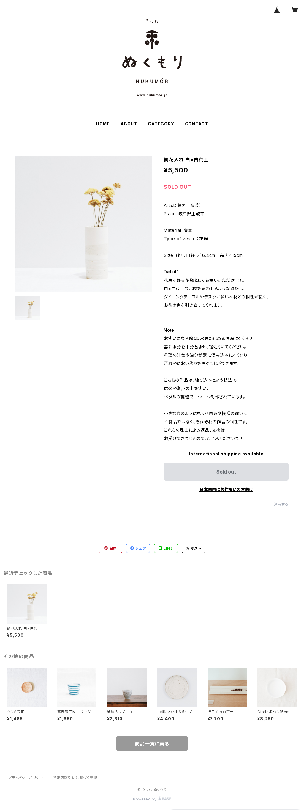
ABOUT (129, 123)
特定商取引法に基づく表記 (75, 778)
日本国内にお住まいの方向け (226, 489)
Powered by (145, 799)
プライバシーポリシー (25, 778)
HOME (103, 123)
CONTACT (196, 123)
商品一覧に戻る (152, 744)
